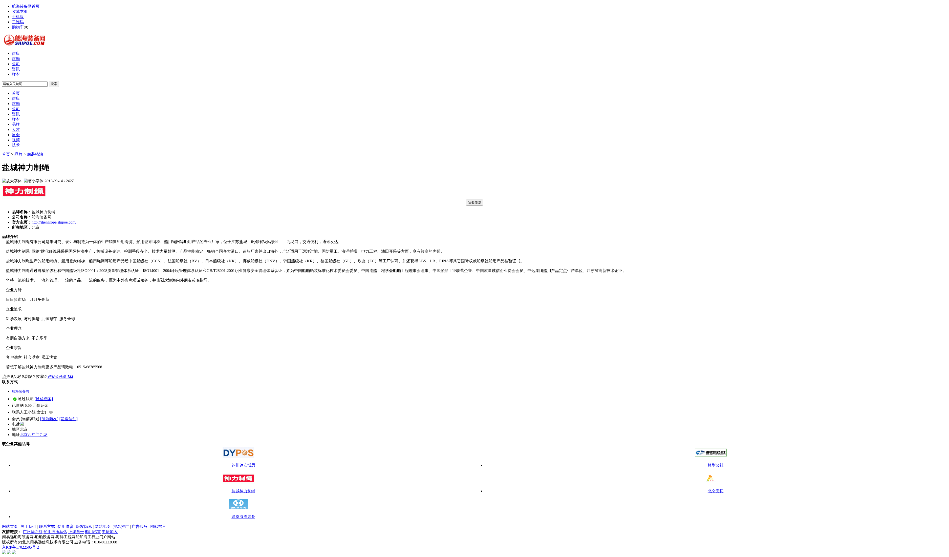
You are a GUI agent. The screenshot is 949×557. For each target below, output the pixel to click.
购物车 (18, 27)
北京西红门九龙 (33, 435)
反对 (18, 376)
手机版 (18, 17)
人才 (16, 129)
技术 (16, 145)
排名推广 (121, 526)
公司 (16, 64)
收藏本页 (20, 11)
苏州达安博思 (243, 465)
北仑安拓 (716, 491)
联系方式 (47, 526)
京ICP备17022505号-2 (20, 547)
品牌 (16, 124)
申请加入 (110, 532)
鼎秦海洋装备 (243, 517)
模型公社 (716, 465)
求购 (16, 59)
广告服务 (140, 526)
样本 (16, 74)
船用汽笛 (93, 532)
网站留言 (158, 526)
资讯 (16, 69)
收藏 (41, 376)
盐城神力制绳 (243, 491)
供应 (16, 53)
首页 (16, 93)
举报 (29, 376)
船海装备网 (20, 391)
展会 (16, 135)
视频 (16, 140)
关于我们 (28, 526)
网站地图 (102, 526)
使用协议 (65, 526)
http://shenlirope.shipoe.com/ (54, 222)
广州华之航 (33, 532)
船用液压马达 (55, 532)
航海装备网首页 (26, 6)
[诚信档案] (44, 399)
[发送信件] (68, 419)
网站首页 (10, 526)
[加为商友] (49, 419)
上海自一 (76, 532)
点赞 (7, 376)
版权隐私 (84, 526)
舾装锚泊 (35, 154)
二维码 (18, 22)
